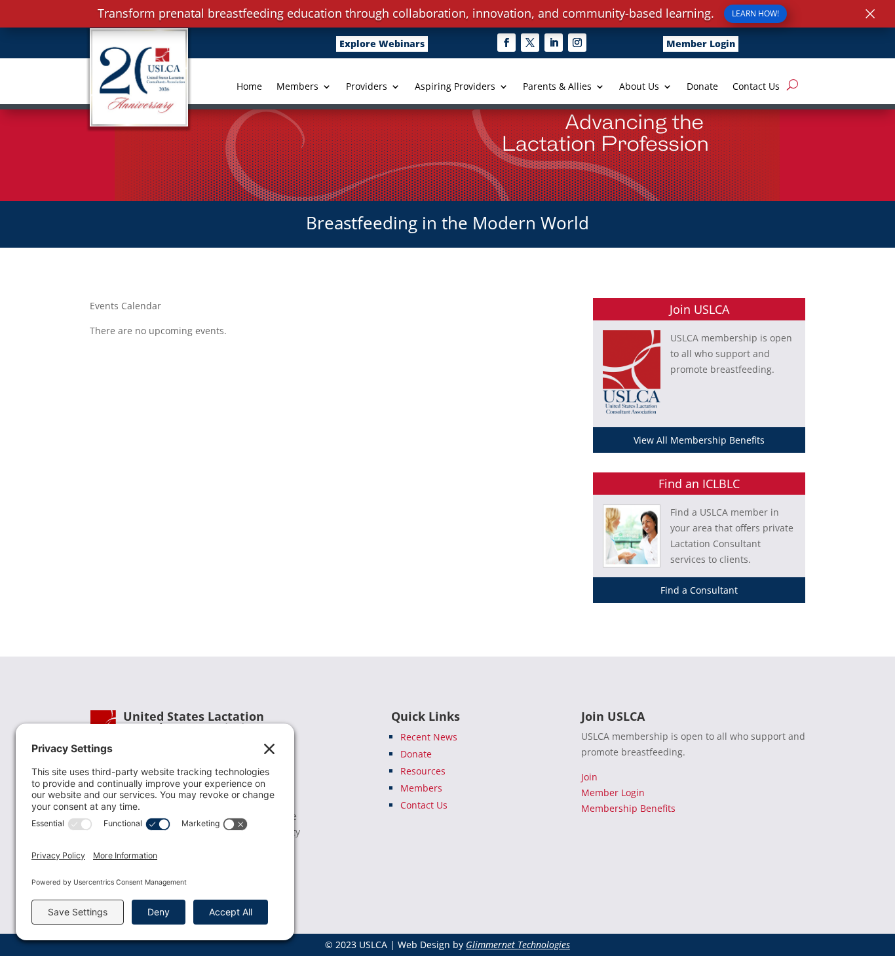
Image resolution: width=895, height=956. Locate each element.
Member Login (700, 43)
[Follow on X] (530, 42)
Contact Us (756, 87)
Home (249, 87)
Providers (366, 87)
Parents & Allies (557, 87)
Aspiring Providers (455, 87)
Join (589, 777)
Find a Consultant (699, 590)
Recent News (428, 737)
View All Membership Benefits (699, 440)
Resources (423, 771)
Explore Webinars (382, 43)
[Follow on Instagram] (577, 42)
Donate (702, 87)
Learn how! (755, 13)
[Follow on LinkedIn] (553, 42)
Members (297, 87)
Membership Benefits (628, 808)
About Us (639, 87)
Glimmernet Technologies (518, 944)
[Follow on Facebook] (506, 42)
